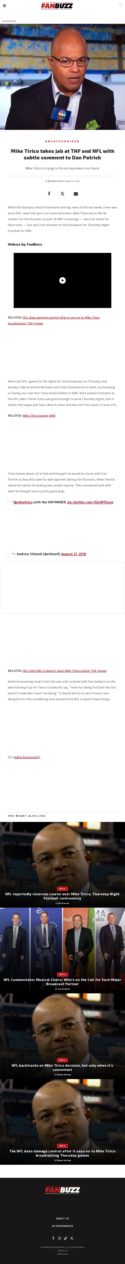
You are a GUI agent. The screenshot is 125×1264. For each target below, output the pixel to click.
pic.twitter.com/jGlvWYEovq (90, 502)
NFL (63, 888)
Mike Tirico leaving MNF (39, 415)
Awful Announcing (26, 757)
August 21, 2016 (73, 554)
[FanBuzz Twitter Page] (72, 1238)
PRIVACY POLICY (62, 1254)
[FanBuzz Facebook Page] (53, 1238)
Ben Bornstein (55, 181)
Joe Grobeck (64, 989)
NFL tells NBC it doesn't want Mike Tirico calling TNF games (65, 671)
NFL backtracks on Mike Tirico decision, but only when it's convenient (62, 1067)
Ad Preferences (62, 1225)
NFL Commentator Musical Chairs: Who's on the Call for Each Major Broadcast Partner (62, 982)
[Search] (120, 5)
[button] (4, 6)
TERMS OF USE (63, 1251)
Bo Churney (63, 903)
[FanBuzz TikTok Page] (65, 1238)
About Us (62, 1218)
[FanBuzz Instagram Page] (59, 1238)
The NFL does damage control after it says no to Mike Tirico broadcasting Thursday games (62, 1153)
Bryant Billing (64, 1074)
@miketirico (23, 502)
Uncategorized (9, 21)
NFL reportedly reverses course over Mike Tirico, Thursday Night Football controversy (62, 896)
